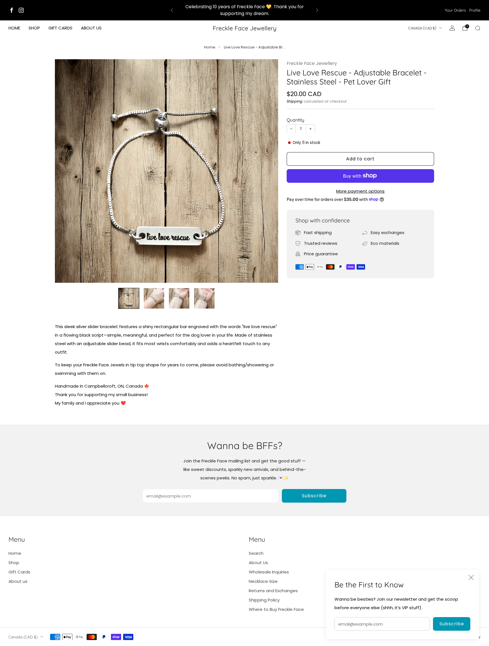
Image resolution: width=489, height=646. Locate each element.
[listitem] (244, 10)
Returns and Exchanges (273, 591)
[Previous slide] (66, 171)
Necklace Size (263, 581)
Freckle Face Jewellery (244, 28)
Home (14, 28)
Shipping (295, 101)
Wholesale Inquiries (269, 572)
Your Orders (455, 10)
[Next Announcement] (317, 10)
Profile (475, 10)
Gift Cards (60, 28)
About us (91, 28)
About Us (258, 563)
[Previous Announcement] (171, 10)
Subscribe (451, 623)
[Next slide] (267, 171)
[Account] (452, 28)
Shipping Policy (264, 600)
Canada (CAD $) (422, 28)
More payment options (360, 191)
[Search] (478, 28)
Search (256, 553)
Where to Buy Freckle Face (276, 609)
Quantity (295, 119)
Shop (34, 28)
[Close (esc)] (471, 577)
